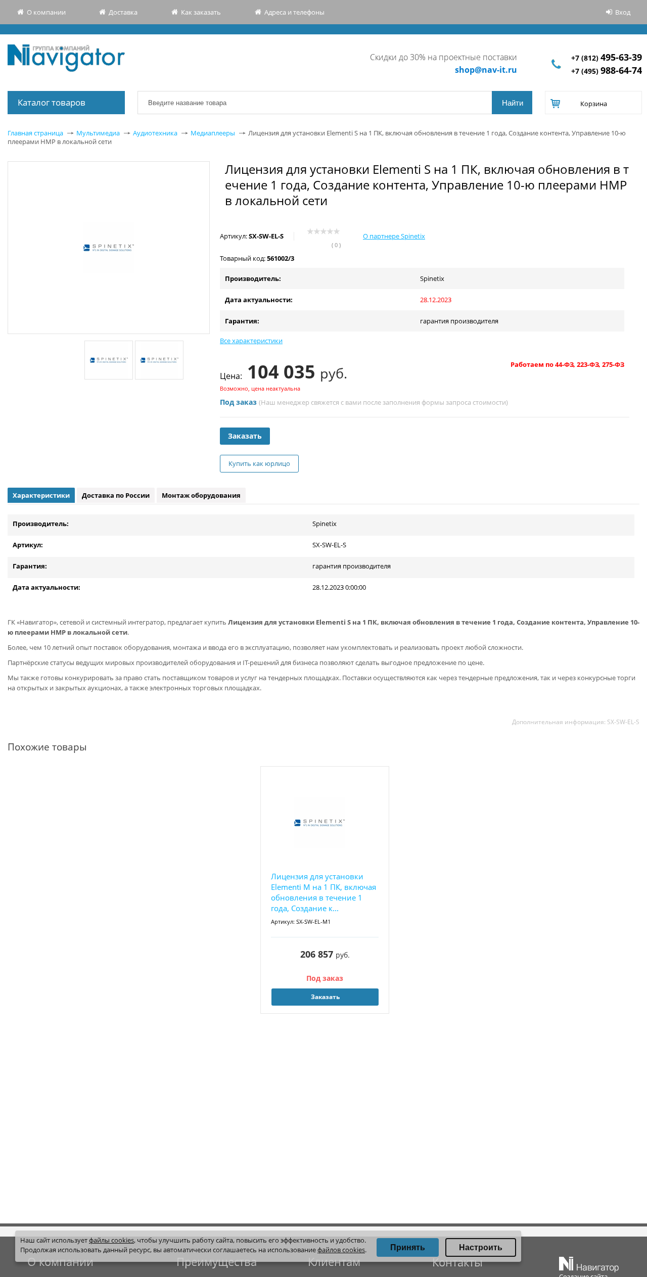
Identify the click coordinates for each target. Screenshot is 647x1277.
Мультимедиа (98, 132)
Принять (407, 1247)
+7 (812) (606, 58)
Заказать (245, 436)
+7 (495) (606, 71)
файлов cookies (341, 1249)
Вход (622, 12)
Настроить (480, 1247)
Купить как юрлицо (259, 463)
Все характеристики (251, 340)
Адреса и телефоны (294, 12)
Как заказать (201, 12)
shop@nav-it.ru (486, 69)
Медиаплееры (213, 132)
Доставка (123, 12)
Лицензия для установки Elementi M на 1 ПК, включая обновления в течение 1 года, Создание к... (323, 892)
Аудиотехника (155, 132)
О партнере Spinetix (394, 236)
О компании (46, 12)
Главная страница (35, 132)
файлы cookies (111, 1240)
